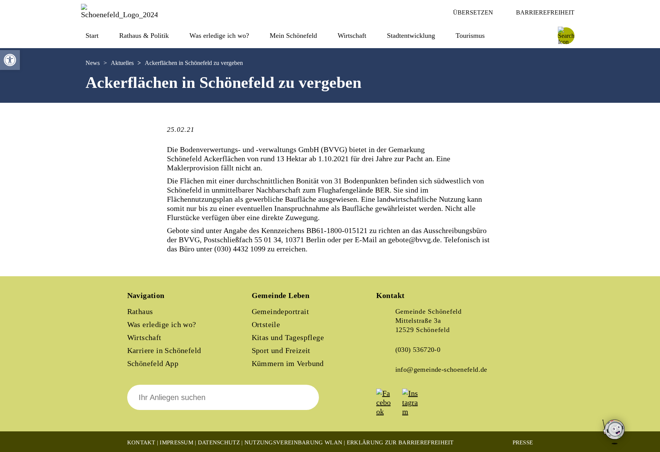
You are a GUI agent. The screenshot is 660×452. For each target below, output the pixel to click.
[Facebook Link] (388, 411)
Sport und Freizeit (281, 350)
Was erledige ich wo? (219, 35)
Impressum (176, 442)
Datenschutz (219, 442)
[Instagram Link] (414, 411)
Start (92, 35)
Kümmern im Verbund (288, 363)
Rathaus (140, 311)
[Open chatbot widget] (614, 432)
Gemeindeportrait (280, 311)
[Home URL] (119, 14)
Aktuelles (122, 63)
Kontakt (141, 442)
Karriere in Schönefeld (164, 350)
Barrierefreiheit (545, 12)
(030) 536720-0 (418, 349)
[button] (10, 60)
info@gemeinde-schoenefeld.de (441, 369)
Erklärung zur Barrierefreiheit (400, 442)
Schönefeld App (153, 363)
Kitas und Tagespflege (288, 337)
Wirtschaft (144, 337)
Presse (523, 442)
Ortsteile (266, 324)
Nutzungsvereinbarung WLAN (293, 442)
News (93, 63)
